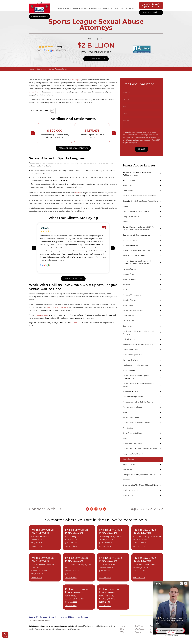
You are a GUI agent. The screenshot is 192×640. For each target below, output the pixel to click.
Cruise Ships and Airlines (132, 433)
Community (112, 8)
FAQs (131, 8)
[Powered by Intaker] (175, 635)
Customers (127, 206)
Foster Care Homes (130, 350)
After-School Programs (132, 321)
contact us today (41, 315)
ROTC (125, 290)
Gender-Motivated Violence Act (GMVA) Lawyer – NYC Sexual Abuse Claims (138, 228)
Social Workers (128, 316)
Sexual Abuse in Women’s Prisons (136, 423)
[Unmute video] (156, 583)
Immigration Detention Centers (135, 365)
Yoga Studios (128, 428)
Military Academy (129, 279)
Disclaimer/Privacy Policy (39, 621)
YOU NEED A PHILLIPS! (96, 59)
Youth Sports (128, 495)
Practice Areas (72, 8)
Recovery (126, 284)
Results (93, 8)
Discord (126, 222)
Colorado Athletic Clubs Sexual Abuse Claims (140, 201)
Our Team (139, 626)
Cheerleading (128, 191)
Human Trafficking (130, 245)
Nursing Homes (129, 370)
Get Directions (36, 546)
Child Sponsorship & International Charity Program (139, 332)
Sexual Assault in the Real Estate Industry (140, 449)
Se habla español (151, 12)
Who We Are (140, 629)
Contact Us (123, 8)
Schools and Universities (132, 443)
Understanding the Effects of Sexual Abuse (140, 485)
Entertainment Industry (132, 407)
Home (31, 69)
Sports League (128, 459)
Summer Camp (129, 464)
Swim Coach (127, 469)
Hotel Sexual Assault (131, 240)
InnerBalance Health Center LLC (136, 256)
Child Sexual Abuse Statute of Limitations (139, 196)
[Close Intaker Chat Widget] (185, 583)
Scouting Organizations (132, 295)
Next (114, 133)
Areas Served (83, 8)
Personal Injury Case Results (73, 148)
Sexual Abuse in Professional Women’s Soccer (138, 385)
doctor (78, 193)
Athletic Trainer (129, 180)
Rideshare (127, 480)
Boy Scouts (127, 185)
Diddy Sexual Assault (131, 217)
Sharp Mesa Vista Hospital (133, 454)
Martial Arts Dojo (129, 269)
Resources (102, 8)
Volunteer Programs (131, 418)
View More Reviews (73, 279)
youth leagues (75, 80)
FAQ (122, 632)
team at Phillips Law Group (57, 307)
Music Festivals (128, 305)
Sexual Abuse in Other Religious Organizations (136, 377)
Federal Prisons (129, 339)
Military (125, 412)
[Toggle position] (181, 583)
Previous (33, 133)
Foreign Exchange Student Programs (138, 344)
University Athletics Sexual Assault (136, 251)
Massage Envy (128, 274)
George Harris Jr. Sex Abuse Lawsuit (137, 235)
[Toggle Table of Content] (51, 111)
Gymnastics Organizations (133, 355)
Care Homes (127, 326)
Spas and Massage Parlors (133, 397)
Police (125, 438)
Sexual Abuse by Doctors (133, 310)
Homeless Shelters (130, 360)
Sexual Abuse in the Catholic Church (138, 402)
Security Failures (129, 300)
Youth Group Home (130, 490)
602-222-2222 (75, 323)
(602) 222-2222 (148, 508)
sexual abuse (34, 92)
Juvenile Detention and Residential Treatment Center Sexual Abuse (137, 262)
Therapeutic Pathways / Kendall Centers (139, 475)
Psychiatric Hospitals (131, 392)
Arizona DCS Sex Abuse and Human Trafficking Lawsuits (137, 173)
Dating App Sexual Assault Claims (136, 211)
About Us (61, 8)
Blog (122, 629)
